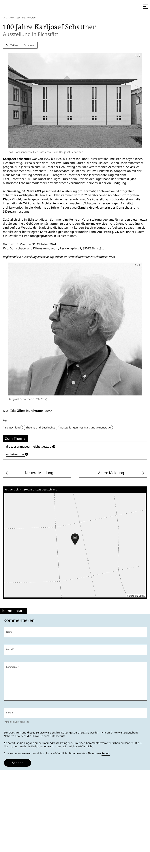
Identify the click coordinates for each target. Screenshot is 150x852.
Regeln (106, 753)
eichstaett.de (15, 454)
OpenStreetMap (137, 595)
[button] (75, 539)
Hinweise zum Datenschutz (48, 736)
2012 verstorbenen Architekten (102, 167)
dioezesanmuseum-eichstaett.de (28, 447)
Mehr (48, 411)
